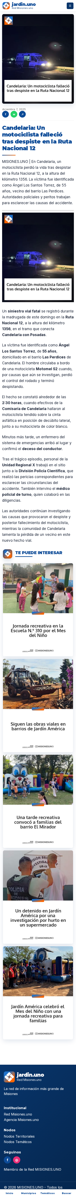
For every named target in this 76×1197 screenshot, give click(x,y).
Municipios (28, 1193)
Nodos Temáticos (18, 1142)
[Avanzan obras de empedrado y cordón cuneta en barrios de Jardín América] (38, 705)
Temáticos (47, 1193)
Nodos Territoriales (19, 1136)
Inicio (9, 1193)
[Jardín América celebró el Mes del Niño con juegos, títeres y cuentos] (38, 609)
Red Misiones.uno (18, 1114)
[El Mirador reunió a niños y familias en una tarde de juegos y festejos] (38, 801)
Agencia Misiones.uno (21, 1120)
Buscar (66, 1193)
